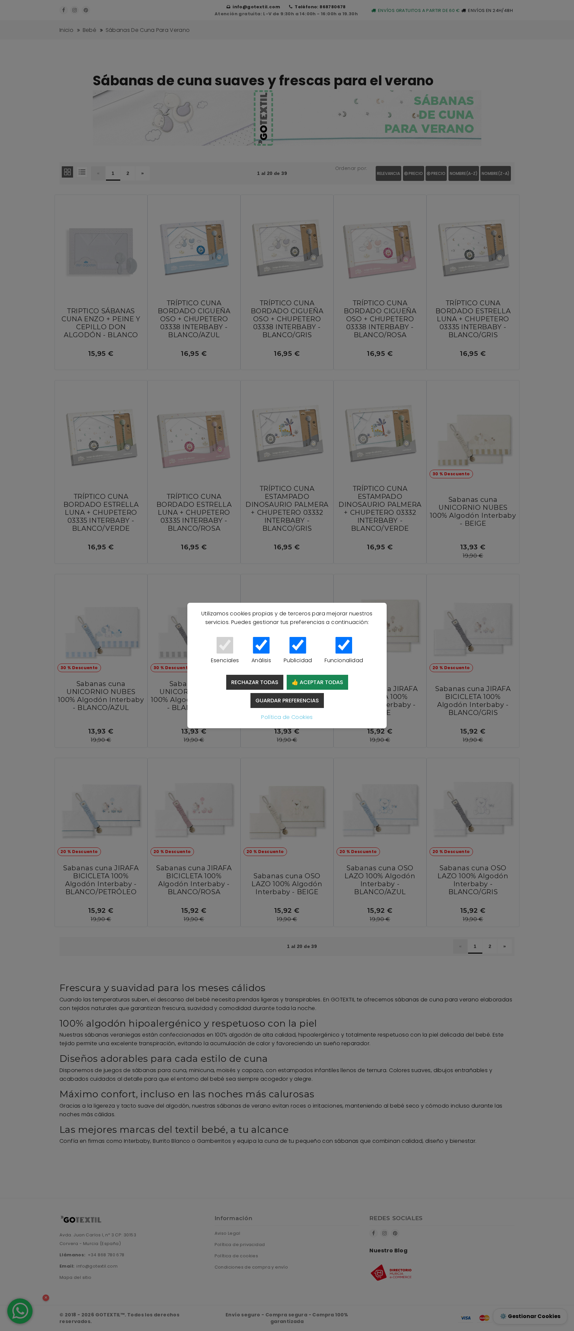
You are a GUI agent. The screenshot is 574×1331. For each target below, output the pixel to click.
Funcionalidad (344, 660)
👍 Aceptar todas (317, 682)
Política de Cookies (287, 717)
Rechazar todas (254, 682)
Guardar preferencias (287, 700)
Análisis (261, 660)
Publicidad (298, 660)
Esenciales (225, 660)
